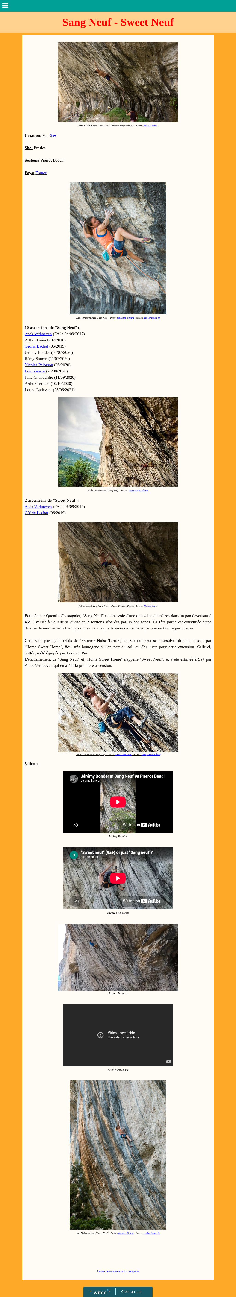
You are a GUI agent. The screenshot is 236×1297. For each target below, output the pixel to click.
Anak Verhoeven (38, 334)
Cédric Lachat (36, 346)
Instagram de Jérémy (138, 490)
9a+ (53, 135)
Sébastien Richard (125, 317)
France (41, 172)
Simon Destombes (123, 754)
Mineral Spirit (150, 125)
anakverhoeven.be (152, 317)
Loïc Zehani (35, 371)
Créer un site (131, 1291)
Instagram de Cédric (150, 754)
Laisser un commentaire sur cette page (118, 1271)
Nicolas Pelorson (39, 365)
